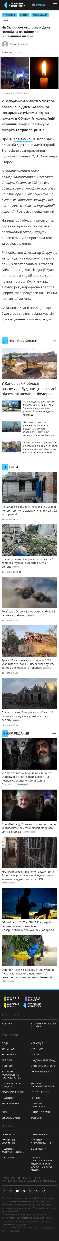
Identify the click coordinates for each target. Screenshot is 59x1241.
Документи (38, 1148)
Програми (8, 1157)
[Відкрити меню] (56, 5)
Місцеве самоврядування (42, 1085)
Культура (37, 1048)
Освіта (35, 1054)
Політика (8, 1097)
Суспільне (21, 1224)
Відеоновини (11, 1117)
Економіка (9, 1054)
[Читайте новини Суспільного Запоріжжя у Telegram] (24, 1190)
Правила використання (41, 1141)
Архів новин (39, 1134)
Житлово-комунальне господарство (11, 1074)
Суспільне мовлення (9, 1141)
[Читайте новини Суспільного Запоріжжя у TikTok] (43, 1190)
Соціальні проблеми (38, 1105)
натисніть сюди (47, 1227)
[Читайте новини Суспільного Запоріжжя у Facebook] (4, 1190)
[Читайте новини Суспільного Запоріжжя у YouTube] (17, 1190)
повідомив (14, 252)
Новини (7, 1023)
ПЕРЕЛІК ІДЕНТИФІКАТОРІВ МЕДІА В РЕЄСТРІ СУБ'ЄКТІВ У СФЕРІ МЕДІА (42, 1163)
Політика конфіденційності (14, 1150)
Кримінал (8, 1048)
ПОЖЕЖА (24, 15)
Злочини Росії (11, 1103)
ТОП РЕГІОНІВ (9, 15)
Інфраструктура (41, 1071)
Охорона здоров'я (43, 1065)
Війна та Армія (41, 1112)
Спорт (6, 1112)
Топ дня (36, 1117)
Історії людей (40, 1092)
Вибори (7, 1060)
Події (5, 20)
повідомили (23, 139)
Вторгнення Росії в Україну (43, 1025)
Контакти (8, 1134)
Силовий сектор (13, 1092)
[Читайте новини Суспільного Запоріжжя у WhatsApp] (37, 1190)
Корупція (37, 1043)
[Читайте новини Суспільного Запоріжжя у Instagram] (10, 1190)
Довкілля (8, 1065)
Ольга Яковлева (19, 44)
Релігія (35, 1097)
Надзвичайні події (43, 1060)
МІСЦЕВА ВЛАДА (40, 15)
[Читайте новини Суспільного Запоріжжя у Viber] (30, 1190)
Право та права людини (12, 1085)
